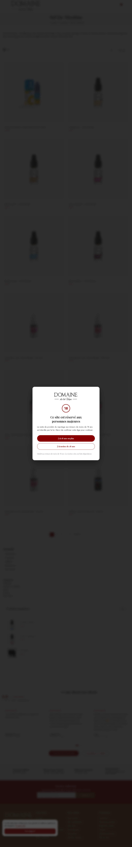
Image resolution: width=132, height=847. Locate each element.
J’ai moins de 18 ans (66, 446)
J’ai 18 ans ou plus (66, 438)
